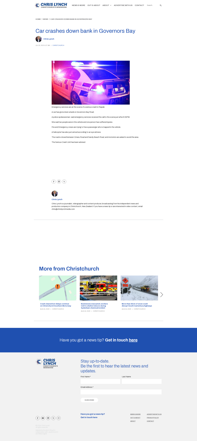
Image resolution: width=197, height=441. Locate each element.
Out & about (135, 418)
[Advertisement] (98, 162)
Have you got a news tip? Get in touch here (93, 416)
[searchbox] (154, 5)
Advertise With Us (123, 5)
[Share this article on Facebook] (54, 182)
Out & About (93, 5)
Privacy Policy (153, 418)
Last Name (126, 377)
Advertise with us (154, 414)
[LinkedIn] (48, 418)
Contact (139, 5)
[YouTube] (43, 418)
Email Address (87, 387)
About (105, 5)
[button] (160, 5)
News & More (78, 5)
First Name (86, 377)
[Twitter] (53, 418)
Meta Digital (43, 434)
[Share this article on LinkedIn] (59, 182)
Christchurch (58, 45)
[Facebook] (38, 418)
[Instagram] (59, 418)
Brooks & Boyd (48, 430)
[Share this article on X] (64, 182)
